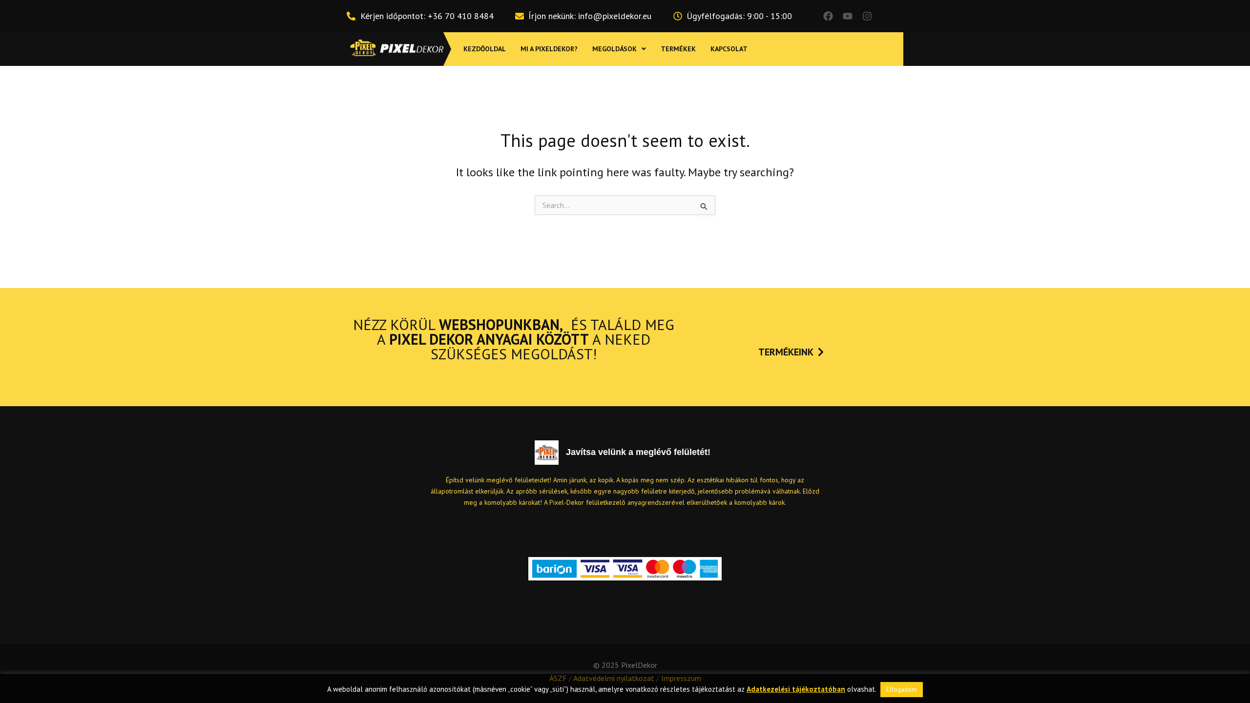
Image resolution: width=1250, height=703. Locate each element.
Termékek (678, 48)
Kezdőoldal (484, 48)
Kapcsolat (729, 48)
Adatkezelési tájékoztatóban (796, 689)
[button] (619, 49)
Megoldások (614, 48)
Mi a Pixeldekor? (549, 48)
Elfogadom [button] (901, 689)
